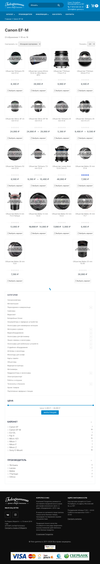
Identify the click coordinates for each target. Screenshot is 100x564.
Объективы (11, 362)
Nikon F (12, 444)
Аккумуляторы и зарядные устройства (22, 322)
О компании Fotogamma (44, 534)
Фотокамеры (12, 369)
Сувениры (11, 311)
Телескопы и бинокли (16, 384)
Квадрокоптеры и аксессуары (19, 373)
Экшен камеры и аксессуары (18, 340)
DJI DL (12, 432)
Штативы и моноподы (16, 351)
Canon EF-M (15, 430)
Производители (25, 14)
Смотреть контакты (75, 519)
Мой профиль (87, 6)
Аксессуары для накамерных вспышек (22, 325)
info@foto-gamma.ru (77, 9)
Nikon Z (13, 447)
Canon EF (13, 427)
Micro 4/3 (13, 438)
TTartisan (13, 474)
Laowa (12, 468)
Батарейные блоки (14, 318)
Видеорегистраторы (15, 366)
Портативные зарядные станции (20, 391)
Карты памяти (12, 358)
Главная (8, 19)
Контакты (70, 14)
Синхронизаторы (14, 300)
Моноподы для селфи (16, 355)
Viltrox (12, 477)
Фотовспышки (12, 304)
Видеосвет (11, 314)
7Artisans (13, 465)
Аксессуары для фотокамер (18, 336)
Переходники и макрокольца (18, 307)
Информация (41, 14)
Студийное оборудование (17, 347)
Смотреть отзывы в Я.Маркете (16, 528)
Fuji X (11, 435)
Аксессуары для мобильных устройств (22, 344)
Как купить (57, 14)
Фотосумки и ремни (15, 329)
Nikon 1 (12, 441)
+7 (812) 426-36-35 (76, 7)
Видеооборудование (15, 333)
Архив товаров (13, 387)
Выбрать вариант (15, 91)
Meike (12, 471)
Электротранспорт (14, 376)
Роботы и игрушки (14, 380)
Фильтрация (50, 412)
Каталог (9, 14)
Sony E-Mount (16, 450)
